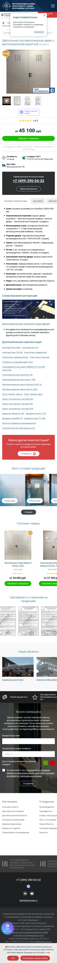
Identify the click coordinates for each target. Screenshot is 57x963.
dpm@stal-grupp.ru (28, 900)
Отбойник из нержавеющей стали (17, 362)
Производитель (46, 807)
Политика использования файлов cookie (28, 932)
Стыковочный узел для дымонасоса (18, 428)
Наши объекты (46, 824)
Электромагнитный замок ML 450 (17, 375)
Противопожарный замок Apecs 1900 (18, 380)
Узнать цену (9, 501)
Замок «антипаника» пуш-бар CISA (17, 409)
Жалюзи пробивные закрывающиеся (19, 423)
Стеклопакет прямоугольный (15, 357)
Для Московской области (14, 815)
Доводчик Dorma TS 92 (36, 413)
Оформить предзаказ (28, 138)
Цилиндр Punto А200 (11, 347)
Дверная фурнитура (11, 824)
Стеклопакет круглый (39, 357)
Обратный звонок (28, 189)
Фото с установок (47, 820)
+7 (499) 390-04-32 (28, 181)
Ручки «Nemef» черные (12, 394)
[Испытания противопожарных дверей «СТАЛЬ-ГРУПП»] (6, 101)
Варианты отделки (11, 828)
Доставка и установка (13, 811)
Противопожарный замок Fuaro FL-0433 (19, 389)
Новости (43, 832)
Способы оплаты (10, 807)
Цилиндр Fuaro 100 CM (12, 352)
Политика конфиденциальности (28, 935)
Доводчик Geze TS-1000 (34, 418)
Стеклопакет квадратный (35, 352)
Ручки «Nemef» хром (33, 394)
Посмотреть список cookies (35, 958)
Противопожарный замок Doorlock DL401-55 (22, 384)
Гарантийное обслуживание (15, 832)
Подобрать (26, 453)
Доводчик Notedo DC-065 (13, 413)
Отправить (28, 783)
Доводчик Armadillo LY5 (12, 418)
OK (13, 958)
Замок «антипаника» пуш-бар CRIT (17, 404)
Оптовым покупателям (13, 820)
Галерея (28, 512)
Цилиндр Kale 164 (30, 347)
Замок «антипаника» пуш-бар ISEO (17, 399)
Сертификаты (45, 811)
